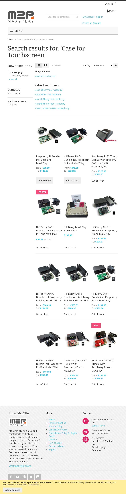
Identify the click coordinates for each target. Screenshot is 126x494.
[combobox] (63, 17)
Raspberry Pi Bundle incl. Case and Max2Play (48, 160)
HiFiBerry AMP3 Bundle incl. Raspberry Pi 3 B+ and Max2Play (49, 297)
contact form (98, 425)
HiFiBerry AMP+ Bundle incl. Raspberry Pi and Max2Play (104, 230)
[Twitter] (31, 476)
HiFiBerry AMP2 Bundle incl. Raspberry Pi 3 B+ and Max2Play (76, 297)
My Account (88, 16)
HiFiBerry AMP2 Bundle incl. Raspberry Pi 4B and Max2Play (49, 364)
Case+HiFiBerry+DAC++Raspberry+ (53, 108)
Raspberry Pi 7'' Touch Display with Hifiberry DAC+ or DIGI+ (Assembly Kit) (104, 161)
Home (11, 39)
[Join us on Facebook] (11, 476)
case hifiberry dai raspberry (48, 89)
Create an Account (91, 22)
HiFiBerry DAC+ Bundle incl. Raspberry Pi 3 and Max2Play (49, 230)
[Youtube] (17, 476)
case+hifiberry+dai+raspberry (49, 99)
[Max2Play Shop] (21, 17)
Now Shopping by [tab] (20, 66)
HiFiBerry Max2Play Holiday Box (75, 228)
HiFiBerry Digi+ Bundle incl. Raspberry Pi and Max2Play (104, 297)
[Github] (24, 476)
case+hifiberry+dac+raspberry (50, 103)
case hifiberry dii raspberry (48, 94)
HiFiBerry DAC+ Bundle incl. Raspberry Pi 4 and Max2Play (76, 160)
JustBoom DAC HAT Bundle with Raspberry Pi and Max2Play (102, 365)
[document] (63, 486)
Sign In (99, 16)
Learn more (33, 484)
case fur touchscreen (45, 76)
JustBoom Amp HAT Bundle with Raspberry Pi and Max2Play (75, 365)
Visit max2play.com (20, 466)
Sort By (86, 65)
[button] (111, 4)
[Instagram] (38, 476)
